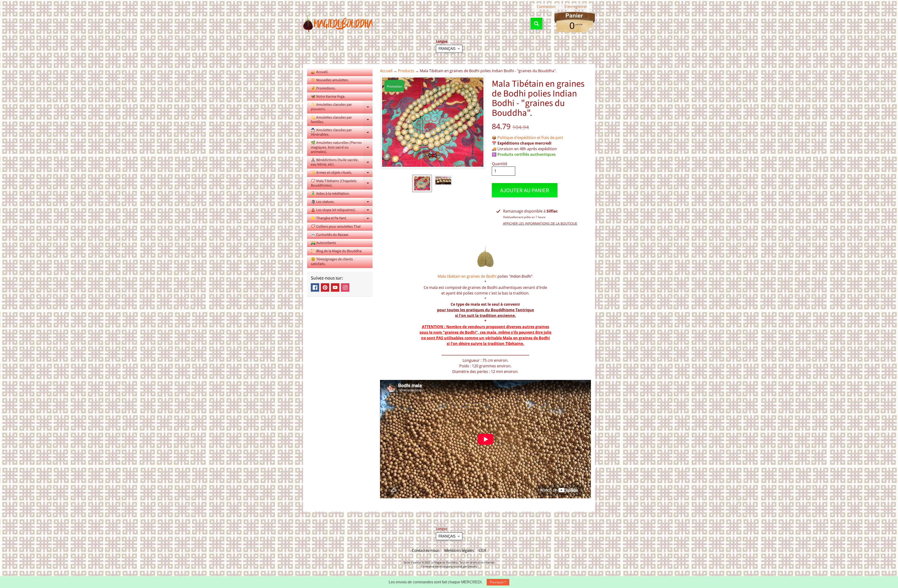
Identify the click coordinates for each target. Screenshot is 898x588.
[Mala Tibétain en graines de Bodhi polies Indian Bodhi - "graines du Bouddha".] (422, 183)
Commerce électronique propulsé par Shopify (449, 566)
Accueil (386, 70)
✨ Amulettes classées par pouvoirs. (342, 107)
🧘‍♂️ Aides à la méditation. (330, 193)
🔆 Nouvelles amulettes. (330, 80)
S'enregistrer (575, 6)
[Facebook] (315, 287)
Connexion (546, 6)
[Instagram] (345, 287)
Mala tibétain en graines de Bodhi (467, 276)
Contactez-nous (426, 550)
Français (447, 48)
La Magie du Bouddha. (444, 562)
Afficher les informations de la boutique (540, 223)
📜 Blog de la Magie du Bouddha (336, 251)
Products (406, 70)
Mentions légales (459, 550)
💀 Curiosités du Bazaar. (330, 234)
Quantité (499, 163)
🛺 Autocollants (323, 242)
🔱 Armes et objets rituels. (342, 173)
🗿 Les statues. (342, 202)
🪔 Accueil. (319, 71)
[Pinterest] (325, 287)
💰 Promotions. (323, 88)
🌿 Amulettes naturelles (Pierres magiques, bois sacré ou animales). (342, 147)
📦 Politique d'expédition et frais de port (527, 137)
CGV (482, 550)
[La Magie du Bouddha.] (338, 23)
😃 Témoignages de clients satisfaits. (332, 261)
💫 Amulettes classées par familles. (342, 120)
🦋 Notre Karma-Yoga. (328, 96)
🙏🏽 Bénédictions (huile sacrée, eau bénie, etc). (342, 162)
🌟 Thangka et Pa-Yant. (342, 219)
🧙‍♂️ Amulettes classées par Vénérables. (342, 133)
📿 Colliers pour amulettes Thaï (336, 226)
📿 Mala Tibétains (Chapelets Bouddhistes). (342, 183)
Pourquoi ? (498, 582)
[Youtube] (335, 287)
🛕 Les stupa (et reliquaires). (342, 210)
